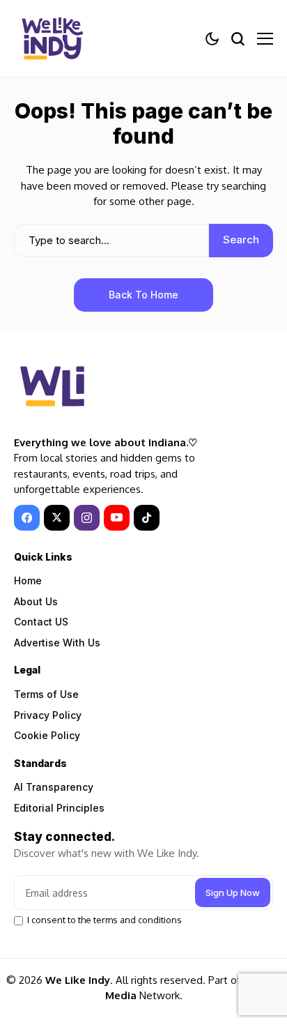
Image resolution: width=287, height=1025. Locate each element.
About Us (36, 601)
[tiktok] (147, 518)
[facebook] (27, 518)
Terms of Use (46, 694)
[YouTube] (117, 518)
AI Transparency (53, 787)
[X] (57, 518)
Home (28, 580)
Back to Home (143, 295)
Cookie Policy (47, 735)
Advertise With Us (57, 642)
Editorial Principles (59, 808)
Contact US (41, 622)
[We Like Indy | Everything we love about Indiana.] (52, 38)
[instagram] (87, 518)
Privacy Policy (48, 715)
